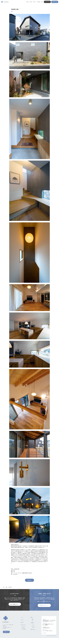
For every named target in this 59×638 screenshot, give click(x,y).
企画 (32, 620)
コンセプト (23, 626)
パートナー (33, 625)
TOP (3, 587)
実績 (6, 587)
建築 (32, 619)
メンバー (33, 624)
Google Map (4, 628)
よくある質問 (24, 629)
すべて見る (44, 633)
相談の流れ (23, 627)
